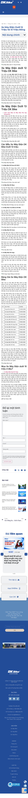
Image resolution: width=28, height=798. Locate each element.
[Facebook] (10, 698)
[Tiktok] (17, 698)
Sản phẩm (14, 725)
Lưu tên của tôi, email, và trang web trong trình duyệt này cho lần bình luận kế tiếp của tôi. (14, 457)
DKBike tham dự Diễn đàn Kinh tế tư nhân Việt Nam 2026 (8, 501)
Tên (4, 438)
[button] (3, 12)
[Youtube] (14, 698)
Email (4, 443)
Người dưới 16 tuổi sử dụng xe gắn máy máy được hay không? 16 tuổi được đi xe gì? (9, 508)
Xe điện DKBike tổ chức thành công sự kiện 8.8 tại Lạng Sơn (8, 485)
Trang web (5, 449)
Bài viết (4, 23)
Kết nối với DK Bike (14, 695)
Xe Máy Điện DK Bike (16, 57)
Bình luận (6, 420)
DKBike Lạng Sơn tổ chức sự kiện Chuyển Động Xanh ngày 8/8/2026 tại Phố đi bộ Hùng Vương (9, 493)
